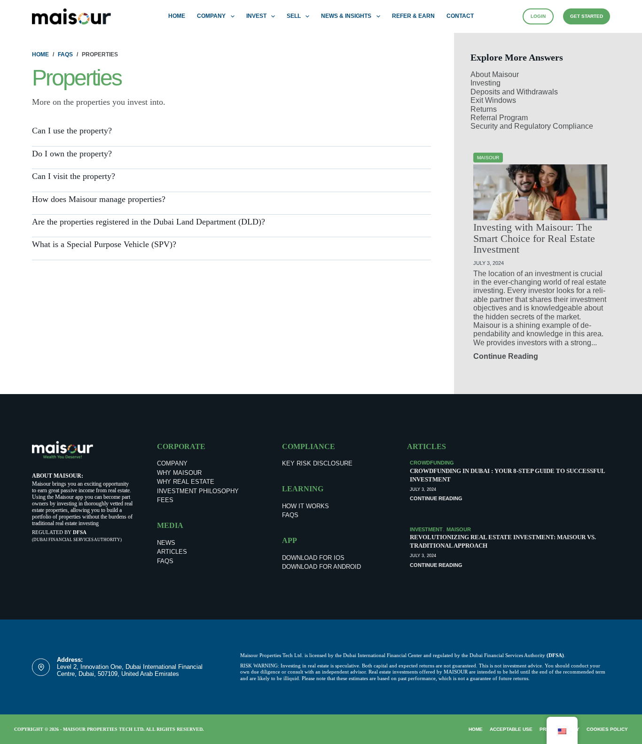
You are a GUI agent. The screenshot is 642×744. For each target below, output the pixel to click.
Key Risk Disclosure (317, 463)
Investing (485, 83)
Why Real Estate (185, 481)
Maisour (458, 529)
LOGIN (538, 16)
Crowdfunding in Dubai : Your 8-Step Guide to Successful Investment (507, 475)
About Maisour (494, 74)
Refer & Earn (413, 16)
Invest (256, 16)
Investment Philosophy (198, 491)
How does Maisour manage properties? (98, 199)
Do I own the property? (72, 153)
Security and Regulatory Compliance (531, 126)
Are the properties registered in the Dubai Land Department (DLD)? (148, 221)
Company (211, 16)
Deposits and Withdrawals (514, 92)
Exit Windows (493, 100)
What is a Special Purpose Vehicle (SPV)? (104, 244)
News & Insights (346, 16)
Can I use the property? (72, 130)
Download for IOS (313, 557)
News (166, 542)
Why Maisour (179, 472)
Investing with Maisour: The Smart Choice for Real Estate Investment (534, 239)
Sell (294, 16)
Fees (165, 500)
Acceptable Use (511, 729)
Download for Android (321, 566)
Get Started (586, 16)
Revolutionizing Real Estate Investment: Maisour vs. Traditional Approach (503, 541)
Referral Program (499, 118)
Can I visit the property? (73, 176)
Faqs (165, 561)
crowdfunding (432, 462)
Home (176, 16)
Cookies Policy (607, 729)
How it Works (305, 506)
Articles (172, 551)
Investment (426, 529)
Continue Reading (505, 356)
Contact (460, 16)
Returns (483, 109)
